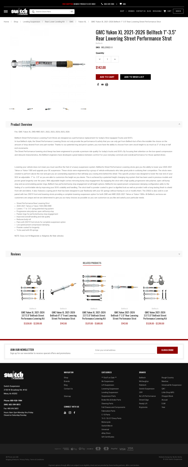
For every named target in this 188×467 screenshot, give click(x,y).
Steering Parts (107, 404)
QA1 (163, 389)
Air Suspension (108, 381)
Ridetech (142, 385)
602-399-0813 (14, 405)
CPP (141, 392)
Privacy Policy (24, 459)
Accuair (165, 400)
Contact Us (140, 11)
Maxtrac (165, 381)
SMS (124, 4)
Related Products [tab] (92, 263)
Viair (163, 407)
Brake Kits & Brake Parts (111, 400)
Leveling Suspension (110, 392)
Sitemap (67, 396)
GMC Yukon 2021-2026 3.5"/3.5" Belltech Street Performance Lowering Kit (155, 315)
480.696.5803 (12, 408)
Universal (105, 429)
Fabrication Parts (108, 411)
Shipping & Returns (12, 459)
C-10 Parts (106, 415)
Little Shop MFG (168, 392)
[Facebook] (98, 84)
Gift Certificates (108, 437)
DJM (163, 404)
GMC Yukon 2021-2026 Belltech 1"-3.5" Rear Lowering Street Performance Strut (124, 315)
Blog (149, 11)
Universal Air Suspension (172, 385)
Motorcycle (106, 422)
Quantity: (100, 53)
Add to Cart (63, 287)
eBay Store (106, 433)
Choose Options (33, 287)
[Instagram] (70, 413)
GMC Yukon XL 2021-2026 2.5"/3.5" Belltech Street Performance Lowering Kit (94, 315)
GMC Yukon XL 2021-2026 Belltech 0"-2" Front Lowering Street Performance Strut (63, 315)
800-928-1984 (109, 4)
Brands (131, 11)
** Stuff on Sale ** (109, 378)
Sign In (178, 11)
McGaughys (144, 381)
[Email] (102, 84)
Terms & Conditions (37, 459)
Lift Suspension (108, 385)
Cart (169, 11)
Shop (122, 11)
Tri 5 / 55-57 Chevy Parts (111, 418)
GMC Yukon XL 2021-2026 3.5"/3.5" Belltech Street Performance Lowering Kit (33, 315)
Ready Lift (143, 404)
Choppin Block (167, 396)
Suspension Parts (109, 396)
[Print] (106, 84)
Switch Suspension (146, 389)
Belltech (142, 378)
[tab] (94, 124)
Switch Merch (107, 426)
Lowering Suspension (110, 389)
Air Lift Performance (147, 396)
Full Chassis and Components (113, 407)
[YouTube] (65, 413)
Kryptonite (143, 407)
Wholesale (157, 11)
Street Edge (144, 400)
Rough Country (168, 378)
